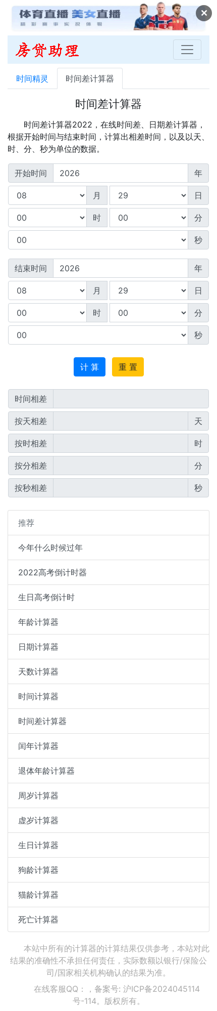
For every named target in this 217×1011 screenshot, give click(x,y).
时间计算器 (38, 696)
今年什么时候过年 (50, 547)
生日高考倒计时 (46, 597)
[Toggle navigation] (187, 49)
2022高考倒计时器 (52, 572)
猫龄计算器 (38, 895)
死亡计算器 (38, 919)
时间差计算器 (90, 78)
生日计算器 (38, 845)
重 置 (128, 367)
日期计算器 (38, 647)
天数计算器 (38, 671)
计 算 (89, 367)
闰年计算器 (38, 746)
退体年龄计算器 (46, 771)
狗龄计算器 (38, 870)
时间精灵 (32, 78)
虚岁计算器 (38, 820)
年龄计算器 (38, 622)
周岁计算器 (38, 795)
